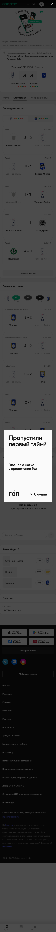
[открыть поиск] (33, 4)
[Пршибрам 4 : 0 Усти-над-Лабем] (18, 86)
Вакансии (6, 710)
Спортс (5, 42)
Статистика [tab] (19, 97)
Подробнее (7, 846)
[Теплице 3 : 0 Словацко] (30, 86)
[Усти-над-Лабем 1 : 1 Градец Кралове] (20, 86)
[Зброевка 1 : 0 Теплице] (32, 86)
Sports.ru (9, 825)
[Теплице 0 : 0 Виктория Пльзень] (34, 86)
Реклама (6, 719)
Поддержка (8, 727)
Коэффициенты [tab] (39, 97)
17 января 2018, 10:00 (22, 67)
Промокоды (8, 802)
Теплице (34, 83)
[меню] (50, 4)
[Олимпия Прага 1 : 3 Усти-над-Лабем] (22, 86)
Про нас (6, 685)
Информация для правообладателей (19, 777)
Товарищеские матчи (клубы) (14, 45)
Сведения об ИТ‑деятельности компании (22, 794)
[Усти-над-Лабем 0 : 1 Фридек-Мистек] (23, 86)
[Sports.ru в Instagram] (23, 662)
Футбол (13, 42)
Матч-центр (22, 42)
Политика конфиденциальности (17, 769)
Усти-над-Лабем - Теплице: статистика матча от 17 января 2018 (52, 45)
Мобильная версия (28, 674)
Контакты (6, 702)
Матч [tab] (6, 97)
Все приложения (28, 650)
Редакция (6, 694)
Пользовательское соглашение (17, 760)
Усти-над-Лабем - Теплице (38, 45)
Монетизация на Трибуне (14, 744)
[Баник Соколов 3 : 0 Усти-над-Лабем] (25, 86)
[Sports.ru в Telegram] (6, 662)
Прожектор (7, 752)
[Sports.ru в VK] (15, 662)
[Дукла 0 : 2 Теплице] (35, 86)
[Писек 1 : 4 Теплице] (37, 86)
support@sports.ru (10, 816)
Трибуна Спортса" (11, 735)
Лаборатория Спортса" (13, 785)
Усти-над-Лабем (18, 83)
